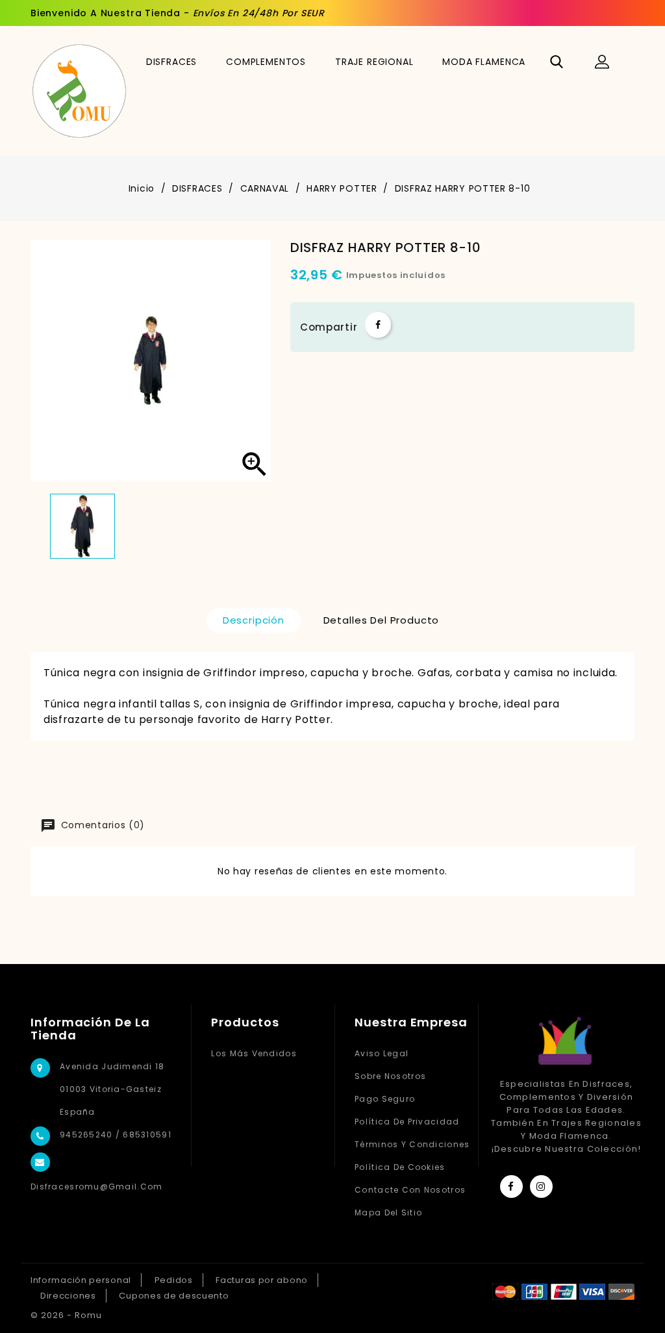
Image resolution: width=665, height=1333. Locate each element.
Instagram (541, 1186)
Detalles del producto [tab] (381, 620)
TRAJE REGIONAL (374, 61)
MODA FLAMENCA (483, 61)
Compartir (378, 325)
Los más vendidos (253, 1053)
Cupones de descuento (174, 1295)
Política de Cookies (400, 1167)
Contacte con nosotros (410, 1189)
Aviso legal (381, 1053)
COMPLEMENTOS (266, 61)
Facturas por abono (262, 1280)
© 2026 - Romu (66, 1315)
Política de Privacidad (407, 1121)
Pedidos (174, 1280)
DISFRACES (171, 61)
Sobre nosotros (390, 1076)
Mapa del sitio (388, 1212)
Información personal (81, 1280)
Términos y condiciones (412, 1144)
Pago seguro (385, 1098)
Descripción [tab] (253, 620)
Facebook (511, 1186)
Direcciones (68, 1295)
